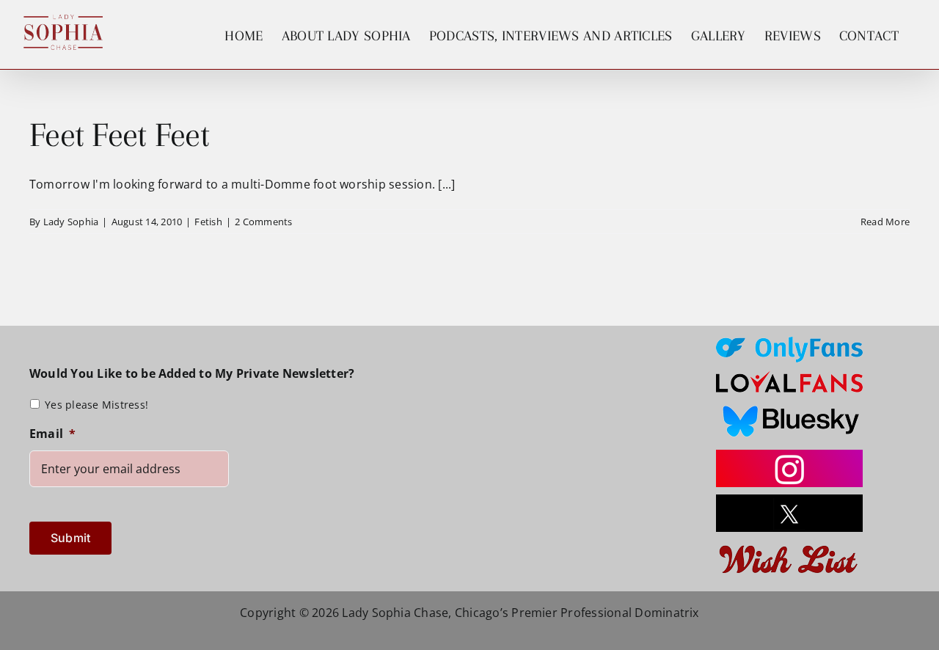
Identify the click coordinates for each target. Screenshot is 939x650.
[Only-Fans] (789, 343)
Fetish (208, 221)
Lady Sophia (71, 221)
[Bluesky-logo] (789, 406)
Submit (70, 537)
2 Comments (263, 221)
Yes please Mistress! (96, 405)
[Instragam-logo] (789, 456)
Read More (885, 221)
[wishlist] (789, 545)
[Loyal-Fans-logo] (789, 376)
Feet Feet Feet (119, 134)
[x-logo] (789, 500)
